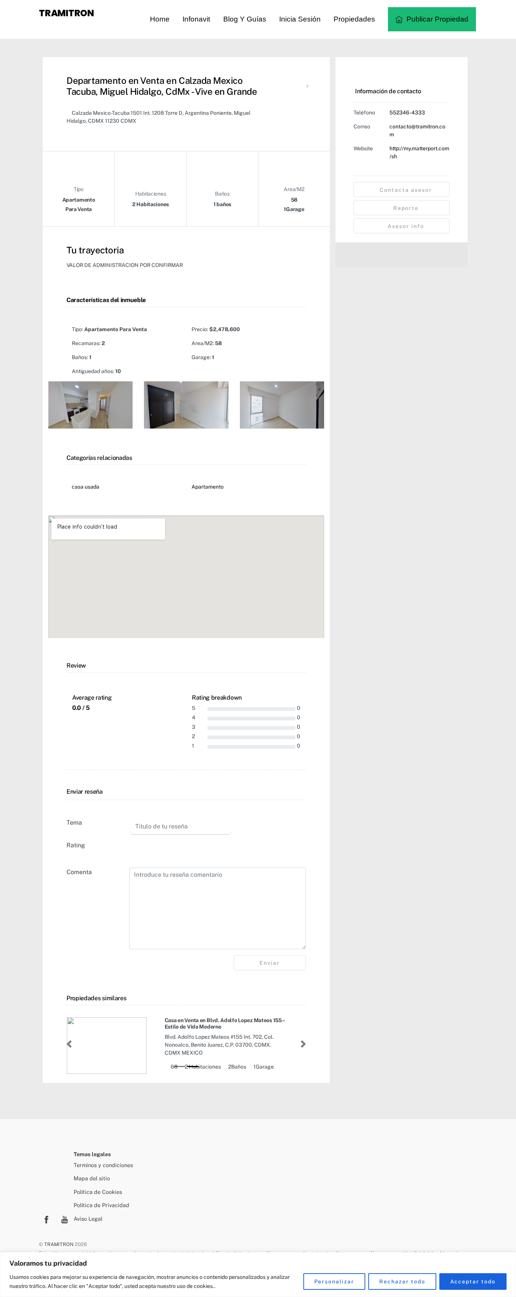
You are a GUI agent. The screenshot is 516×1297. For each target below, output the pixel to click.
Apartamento (208, 487)
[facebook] (46, 1218)
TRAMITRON (59, 1244)
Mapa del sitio (92, 1178)
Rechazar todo (402, 1281)
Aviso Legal (88, 1218)
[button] (69, 1044)
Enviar (270, 963)
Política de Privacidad (101, 1205)
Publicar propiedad (436, 19)
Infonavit (196, 19)
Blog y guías (244, 19)
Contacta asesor (405, 190)
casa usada (85, 487)
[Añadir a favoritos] (307, 83)
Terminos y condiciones (103, 1165)
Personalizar (334, 1281)
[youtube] (64, 1218)
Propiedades (354, 19)
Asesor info (405, 226)
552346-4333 (407, 112)
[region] (258, 1274)
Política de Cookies (98, 1192)
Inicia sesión (300, 19)
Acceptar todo (473, 1281)
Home (160, 19)
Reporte (405, 208)
